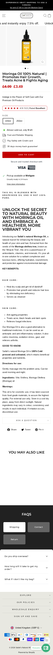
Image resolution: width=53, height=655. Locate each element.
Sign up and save (26, 616)
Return (14, 539)
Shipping (14, 527)
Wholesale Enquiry (25, 609)
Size (5, 115)
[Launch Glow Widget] (46, 648)
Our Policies (26, 602)
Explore (26, 595)
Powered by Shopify (26, 652)
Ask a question (26, 420)
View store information (16, 184)
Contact (38, 527)
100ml (8, 121)
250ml (19, 121)
